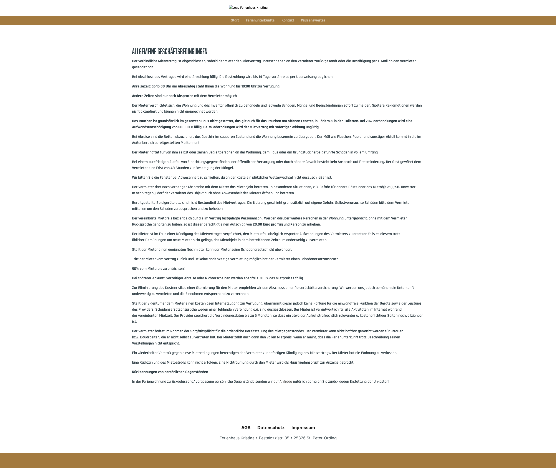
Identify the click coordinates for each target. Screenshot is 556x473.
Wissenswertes (313, 20)
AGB (245, 427)
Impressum (303, 427)
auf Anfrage (282, 381)
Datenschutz (271, 427)
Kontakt (287, 20)
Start (235, 20)
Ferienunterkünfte (260, 20)
